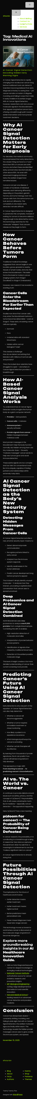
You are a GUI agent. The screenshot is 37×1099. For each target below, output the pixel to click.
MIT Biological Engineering (18, 984)
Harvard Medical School (17, 995)
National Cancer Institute (18, 973)
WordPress (17, 1094)
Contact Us (25, 21)
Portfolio (28, 24)
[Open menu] (29, 5)
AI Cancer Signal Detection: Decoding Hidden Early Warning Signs (17, 73)
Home (22, 24)
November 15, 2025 (11, 1040)
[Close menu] (16, 13)
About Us (24, 18)
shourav (6, 16)
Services (23, 27)
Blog (30, 18)
